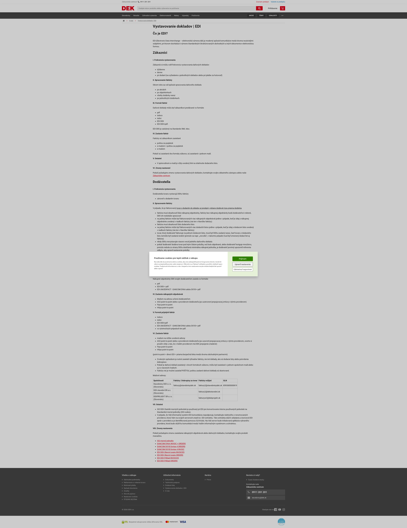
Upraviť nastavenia (243, 264)
